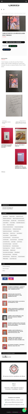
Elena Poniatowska (10, 224)
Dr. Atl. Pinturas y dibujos (20, 145)
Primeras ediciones (6, 266)
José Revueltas (5, 239)
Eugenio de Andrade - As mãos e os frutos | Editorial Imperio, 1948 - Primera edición (16, 288)
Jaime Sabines (19, 233)
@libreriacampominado (17, 402)
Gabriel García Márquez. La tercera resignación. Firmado (21, 167)
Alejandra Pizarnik (19, 216)
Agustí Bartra (5, 216)
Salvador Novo (13, 256)
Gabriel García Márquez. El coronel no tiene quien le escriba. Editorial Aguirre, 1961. (16, 338)
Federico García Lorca (7, 229)
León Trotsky (19, 241)
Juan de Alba (20, 239)
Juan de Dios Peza (6, 241)
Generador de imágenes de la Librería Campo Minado (7, 208)
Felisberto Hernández (17, 229)
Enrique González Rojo (19, 226)
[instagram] (3, 9)
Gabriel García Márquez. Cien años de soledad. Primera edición (15, 317)
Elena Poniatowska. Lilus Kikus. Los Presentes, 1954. (16, 302)
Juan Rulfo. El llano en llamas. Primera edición (6, 146)
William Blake (5, 258)
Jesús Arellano (5, 235)
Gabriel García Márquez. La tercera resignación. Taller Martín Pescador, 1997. (15, 331)
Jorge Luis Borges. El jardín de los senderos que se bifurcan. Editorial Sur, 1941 (16, 309)
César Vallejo (12, 222)
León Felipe (13, 241)
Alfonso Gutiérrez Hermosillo (18, 218)
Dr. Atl (4, 224)
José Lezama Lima (15, 237)
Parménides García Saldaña (8, 252)
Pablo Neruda (12, 250)
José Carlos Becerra (6, 237)
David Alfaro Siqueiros (21, 222)
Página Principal (4, 13)
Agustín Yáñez (12, 216)
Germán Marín (16, 231)
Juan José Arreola (13, 239)
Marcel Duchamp (15, 245)
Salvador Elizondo (6, 256)
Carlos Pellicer (5, 222)
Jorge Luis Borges (13, 235)
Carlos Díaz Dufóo (21, 220)
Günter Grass (12, 233)
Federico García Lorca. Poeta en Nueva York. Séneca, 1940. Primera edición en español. (16, 324)
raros (4, 270)
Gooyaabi (19, 412)
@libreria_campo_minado (17, 399)
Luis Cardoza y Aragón (7, 243)
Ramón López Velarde (7, 254)
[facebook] (1, 9)
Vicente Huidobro (21, 256)
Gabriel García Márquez (7, 231)
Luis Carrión (15, 243)
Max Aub (13, 248)
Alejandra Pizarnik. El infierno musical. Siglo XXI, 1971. (16, 345)
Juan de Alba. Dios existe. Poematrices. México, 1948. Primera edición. (15, 295)
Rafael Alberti (17, 252)
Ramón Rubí (15, 254)
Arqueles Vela (13, 220)
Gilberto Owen (5, 233)
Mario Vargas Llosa (6, 248)
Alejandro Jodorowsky (7, 218)
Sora (11, 412)
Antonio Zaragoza (6, 220)
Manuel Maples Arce (7, 245)
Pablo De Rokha (6, 250)
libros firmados (6, 268)
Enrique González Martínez (8, 226)
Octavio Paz (18, 248)
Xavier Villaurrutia (13, 258)
